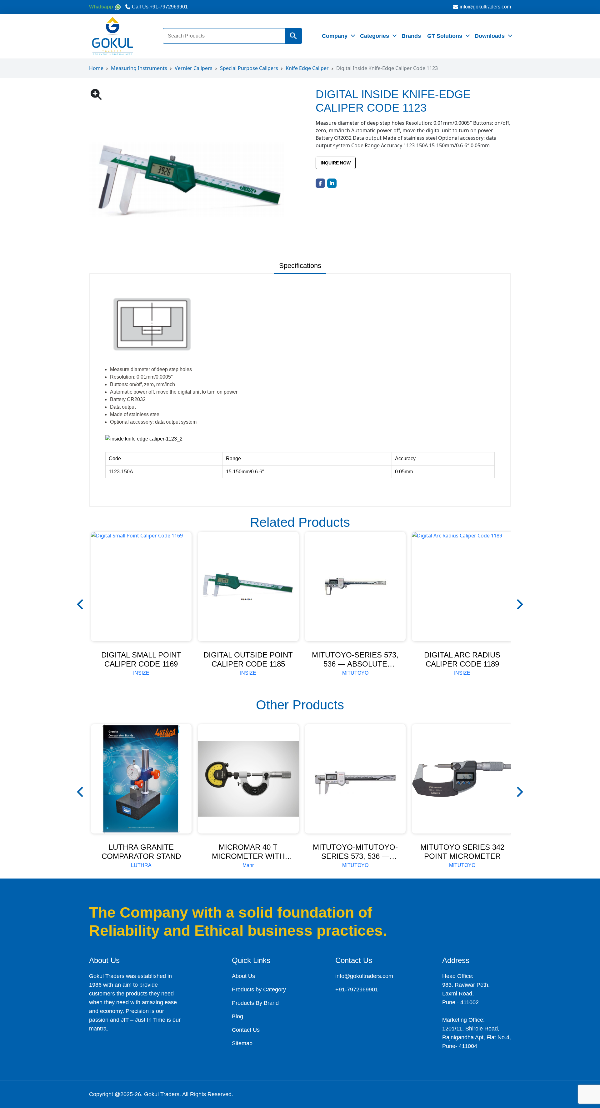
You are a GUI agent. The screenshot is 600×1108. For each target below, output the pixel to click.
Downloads (490, 36)
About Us (243, 976)
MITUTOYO (355, 673)
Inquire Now (336, 162)
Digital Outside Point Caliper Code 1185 (248, 659)
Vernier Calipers (193, 68)
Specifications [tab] (300, 265)
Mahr (248, 865)
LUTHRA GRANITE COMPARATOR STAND (141, 851)
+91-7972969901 (169, 6)
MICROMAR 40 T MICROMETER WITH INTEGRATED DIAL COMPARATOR (248, 860)
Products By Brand (255, 1003)
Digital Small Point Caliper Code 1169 (141, 659)
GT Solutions (444, 36)
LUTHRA (141, 865)
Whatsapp (101, 6)
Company (335, 36)
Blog (237, 1016)
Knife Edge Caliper (307, 68)
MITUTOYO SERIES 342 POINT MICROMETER (462, 851)
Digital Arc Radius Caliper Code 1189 (462, 659)
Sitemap (242, 1043)
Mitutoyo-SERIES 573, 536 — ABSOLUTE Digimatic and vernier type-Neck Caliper (355, 668)
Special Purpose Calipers (249, 68)
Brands (411, 36)
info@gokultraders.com (485, 6)
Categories (374, 36)
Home (96, 68)
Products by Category (259, 989)
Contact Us (246, 1030)
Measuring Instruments (139, 68)
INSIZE (141, 673)
